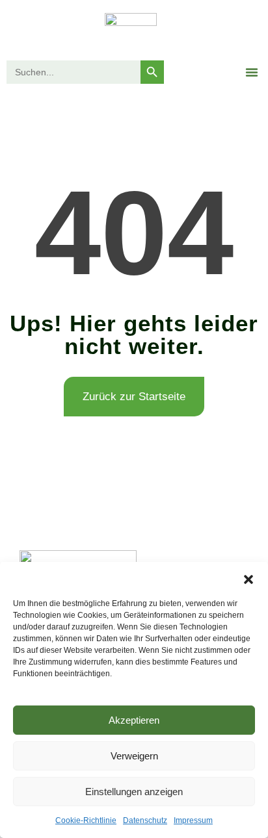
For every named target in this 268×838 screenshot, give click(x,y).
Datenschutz (145, 820)
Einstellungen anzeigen (134, 791)
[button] (248, 578)
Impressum (193, 820)
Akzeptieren (134, 720)
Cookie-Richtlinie (85, 820)
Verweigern (134, 755)
